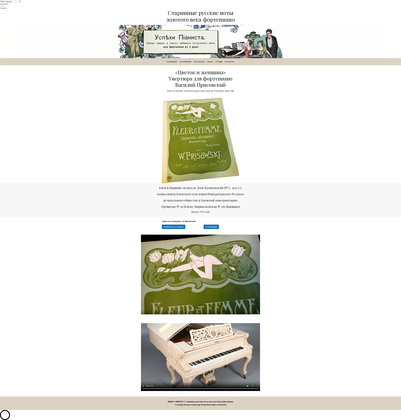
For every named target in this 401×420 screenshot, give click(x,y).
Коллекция (172, 62)
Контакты (229, 62)
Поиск (210, 62)
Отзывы (218, 62)
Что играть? (199, 62)
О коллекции (185, 62)
